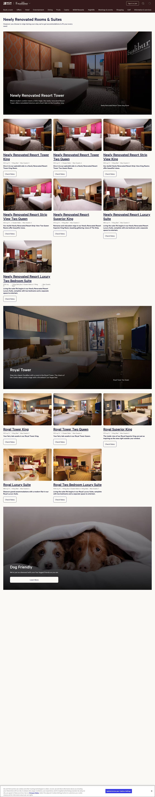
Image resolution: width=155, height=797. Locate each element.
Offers (19, 10)
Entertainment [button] (38, 10)
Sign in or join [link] (132, 3)
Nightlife (91, 10)
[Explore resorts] (29, 3)
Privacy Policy (34, 793)
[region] (77, 791)
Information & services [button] (142, 10)
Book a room (8, 10)
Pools (58, 10)
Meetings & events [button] (105, 10)
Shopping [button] (120, 10)
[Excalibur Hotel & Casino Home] (22, 3)
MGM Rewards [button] (78, 10)
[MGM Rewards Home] (7, 3)
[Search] (143, 3)
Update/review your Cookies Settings (118, 791)
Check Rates (10, 174)
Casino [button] (66, 10)
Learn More (34, 580)
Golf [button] (129, 10)
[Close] (151, 791)
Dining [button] (50, 10)
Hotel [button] (27, 10)
